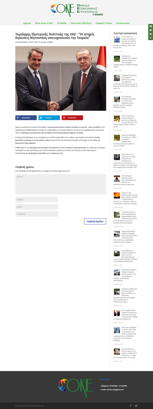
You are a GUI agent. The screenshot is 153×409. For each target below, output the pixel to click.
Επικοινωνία (123, 23)
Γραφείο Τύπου (104, 23)
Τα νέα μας (42, 42)
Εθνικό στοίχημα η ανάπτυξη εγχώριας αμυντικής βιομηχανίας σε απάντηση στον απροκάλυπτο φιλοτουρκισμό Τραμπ (124, 180)
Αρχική (27, 23)
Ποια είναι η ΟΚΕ (44, 23)
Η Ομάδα (61, 23)
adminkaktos (22, 42)
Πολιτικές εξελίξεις (81, 23)
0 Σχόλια (50, 42)
